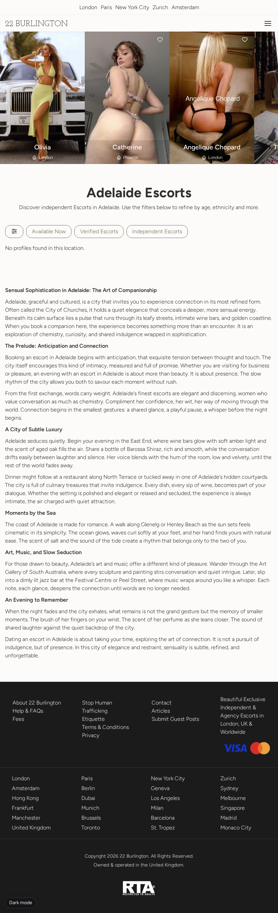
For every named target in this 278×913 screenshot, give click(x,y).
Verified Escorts (99, 231)
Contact (162, 702)
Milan (157, 808)
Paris (106, 7)
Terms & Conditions (105, 727)
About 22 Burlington (37, 702)
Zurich (160, 7)
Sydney (229, 788)
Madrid (228, 818)
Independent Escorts (157, 231)
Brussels (91, 818)
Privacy (90, 735)
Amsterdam (185, 7)
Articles (161, 711)
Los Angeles (165, 798)
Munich (90, 808)
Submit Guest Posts (175, 719)
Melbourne (233, 798)
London (88, 7)
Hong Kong (25, 798)
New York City (132, 7)
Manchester (26, 818)
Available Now (49, 231)
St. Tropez (163, 827)
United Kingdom (31, 827)
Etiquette (93, 719)
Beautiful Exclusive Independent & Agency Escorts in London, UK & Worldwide (242, 715)
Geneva (160, 788)
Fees (18, 719)
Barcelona (163, 818)
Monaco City (235, 827)
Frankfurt (23, 808)
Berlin (88, 788)
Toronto (90, 827)
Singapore (232, 808)
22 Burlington (36, 24)
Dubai (88, 798)
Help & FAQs (28, 711)
